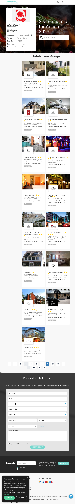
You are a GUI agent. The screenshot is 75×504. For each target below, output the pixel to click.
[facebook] (7, 502)
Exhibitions (14, 7)
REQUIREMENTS (13, 430)
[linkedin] (17, 502)
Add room (42, 426)
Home (7, 7)
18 (34, 367)
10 (53, 364)
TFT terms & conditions (23, 444)
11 (58, 364)
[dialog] (15, 489)
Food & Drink (11, 26)
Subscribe (22, 467)
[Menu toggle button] (67, 2)
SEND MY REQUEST (37, 447)
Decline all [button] (21, 498)
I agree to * (20, 444)
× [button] (27, 477)
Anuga (22, 7)
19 (39, 367)
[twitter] (12, 502)
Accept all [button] (9, 498)
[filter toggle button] (71, 496)
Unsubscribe (23, 469)
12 (63, 364)
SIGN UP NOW (64, 463)
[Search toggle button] (63, 2)
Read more (7, 494)
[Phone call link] (58, 2)
